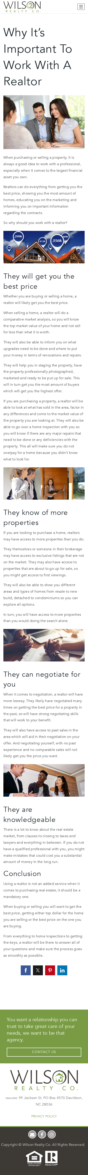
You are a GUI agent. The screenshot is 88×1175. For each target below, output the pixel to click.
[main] (44, 499)
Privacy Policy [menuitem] (44, 1116)
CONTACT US (44, 1052)
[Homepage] (22, 7)
